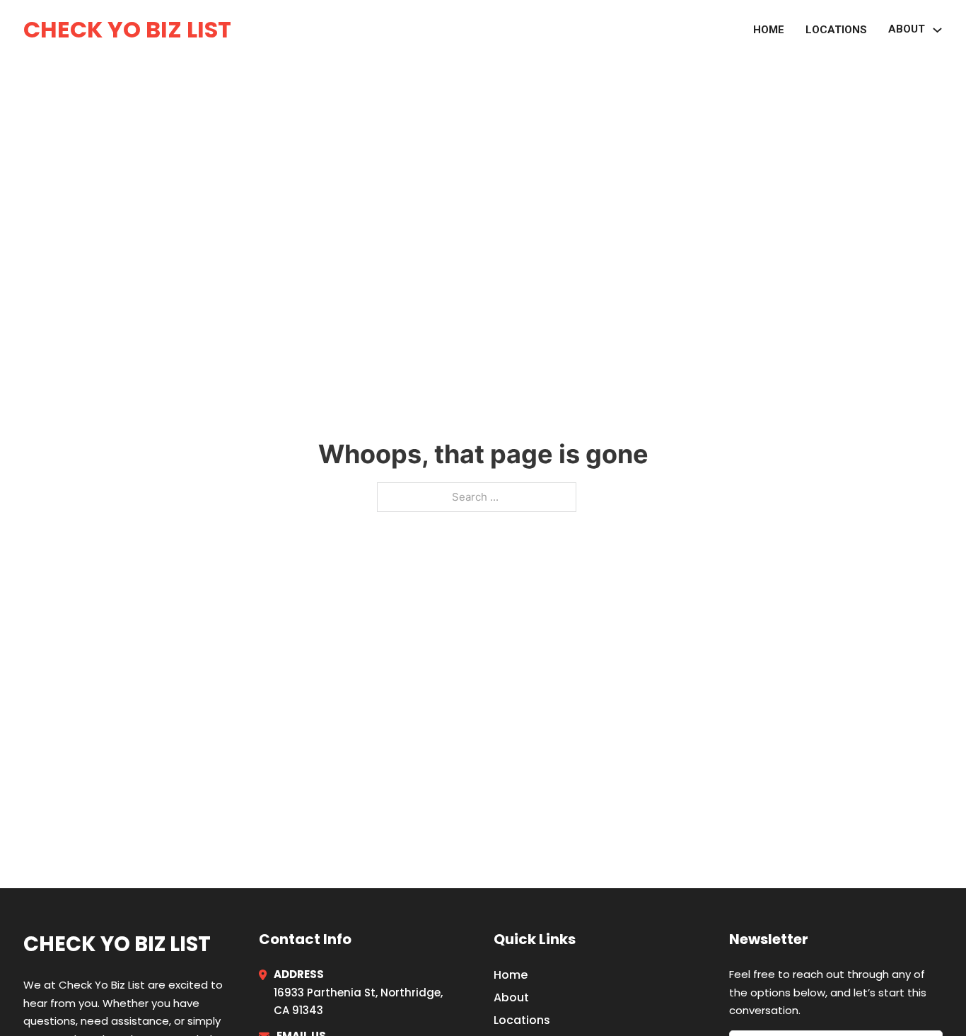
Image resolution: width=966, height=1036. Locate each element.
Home (768, 29)
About (906, 29)
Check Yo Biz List (127, 29)
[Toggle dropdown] (937, 30)
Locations (836, 29)
